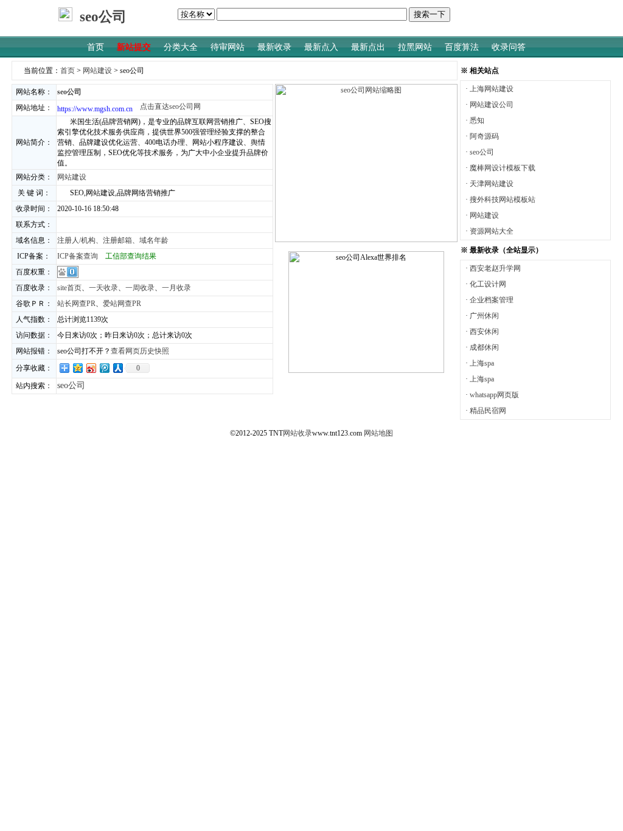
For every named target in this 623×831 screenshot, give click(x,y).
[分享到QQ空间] (77, 367)
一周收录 (140, 287)
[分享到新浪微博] (90, 367)
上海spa (482, 363)
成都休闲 (484, 347)
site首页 (69, 287)
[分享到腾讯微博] (104, 367)
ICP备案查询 (77, 256)
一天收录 (103, 287)
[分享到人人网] (117, 367)
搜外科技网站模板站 (502, 199)
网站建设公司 (491, 104)
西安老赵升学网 (495, 268)
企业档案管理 (491, 300)
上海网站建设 (491, 89)
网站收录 (297, 433)
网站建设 (97, 70)
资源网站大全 (491, 231)
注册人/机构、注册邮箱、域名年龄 (113, 240)
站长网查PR (76, 303)
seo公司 (482, 152)
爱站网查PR (122, 303)
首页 (67, 70)
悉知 (477, 120)
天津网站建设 (491, 183)
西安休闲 (484, 331)
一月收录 (176, 287)
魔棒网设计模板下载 (502, 168)
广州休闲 (484, 315)
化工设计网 (488, 284)
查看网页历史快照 (140, 351)
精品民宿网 (488, 410)
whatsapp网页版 (494, 395)
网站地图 (378, 433)
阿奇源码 (484, 136)
